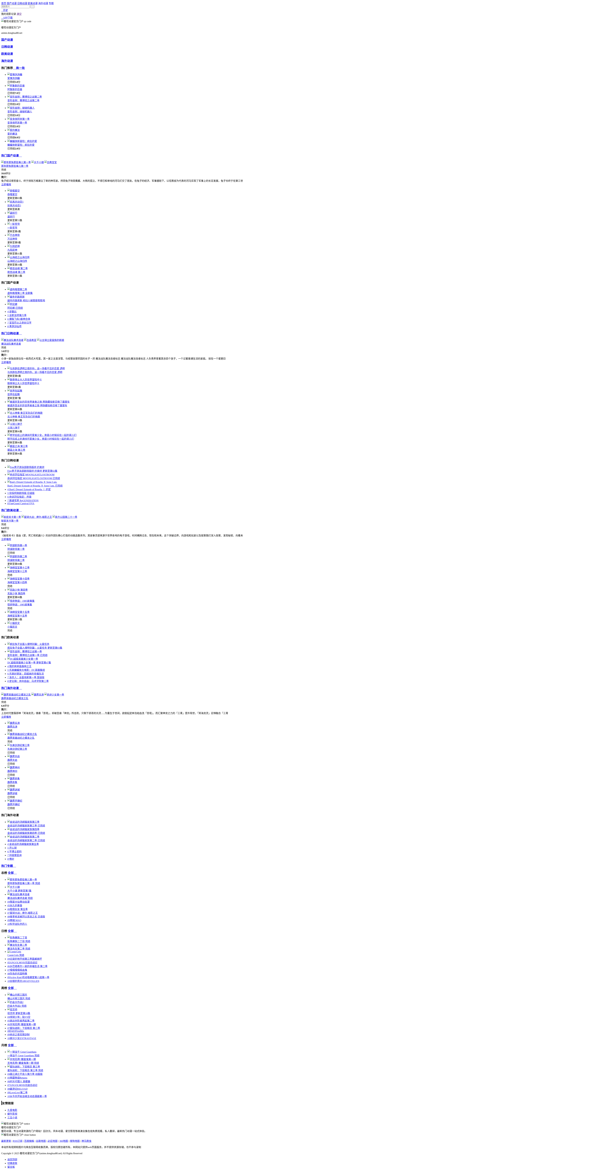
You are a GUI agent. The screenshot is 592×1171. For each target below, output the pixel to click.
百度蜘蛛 (29, 1141)
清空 (19, 14)
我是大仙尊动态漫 (18, 901)
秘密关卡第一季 (9, 520)
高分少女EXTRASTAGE (21, 1038)
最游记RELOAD (17, 1089)
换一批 (19, 68)
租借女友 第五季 (17, 909)
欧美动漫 (33, 3)
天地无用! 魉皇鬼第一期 (21, 1024)
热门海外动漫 (11, 688)
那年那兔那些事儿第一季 (14, 166)
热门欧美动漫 (11, 510)
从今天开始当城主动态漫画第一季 (27, 1096)
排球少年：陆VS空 (18, 1017)
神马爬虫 (86, 1141)
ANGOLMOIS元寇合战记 (22, 962)
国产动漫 (12, 3)
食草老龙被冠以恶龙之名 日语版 (26, 916)
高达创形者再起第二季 (21, 1020)
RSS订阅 (17, 1141)
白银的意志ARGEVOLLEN (23, 981)
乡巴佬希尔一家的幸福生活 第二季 (27, 966)
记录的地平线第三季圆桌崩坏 (24, 959)
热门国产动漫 (11, 155)
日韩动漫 (22, 3)
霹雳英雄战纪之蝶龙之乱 (14, 698)
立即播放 (6, 184)
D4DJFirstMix (15, 1031)
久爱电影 (12, 1110)
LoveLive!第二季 (17, 1092)
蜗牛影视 (12, 1114)
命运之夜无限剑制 (18, 1034)
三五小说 (12, 1117)
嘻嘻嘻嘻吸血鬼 (17, 970)
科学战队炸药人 (17, 924)
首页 (3, 3)
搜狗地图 (75, 1141)
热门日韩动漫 (11, 333)
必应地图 (53, 1141)
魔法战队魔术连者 (11, 344)
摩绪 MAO (14, 920)
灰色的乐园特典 (17, 973)
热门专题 (8, 865)
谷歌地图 (41, 1141)
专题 (51, 3)
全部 (12, 872)
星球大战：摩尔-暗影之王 (22, 913)
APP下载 (7, 17)
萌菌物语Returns (17, 1077)
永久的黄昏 (14, 905)
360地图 (63, 1141)
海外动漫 (43, 3)
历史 (4, 10)
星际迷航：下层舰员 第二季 (23, 1028)
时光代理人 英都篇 (18, 1081)
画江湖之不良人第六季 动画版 (25, 1074)
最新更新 (6, 1141)
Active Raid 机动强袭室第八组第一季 (28, 977)
